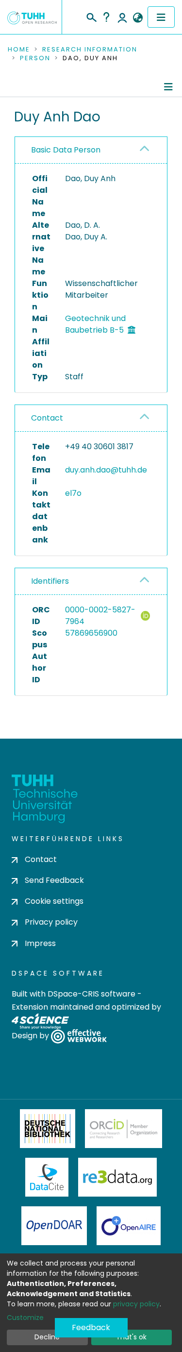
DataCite (47, 1177)
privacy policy (136, 1304)
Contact (47, 417)
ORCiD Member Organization (124, 1128)
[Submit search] (91, 16)
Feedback (91, 1327)
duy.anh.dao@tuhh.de (106, 469)
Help (106, 17)
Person (35, 58)
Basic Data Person (65, 149)
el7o (73, 493)
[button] (138, 18)
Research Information (89, 49)
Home (19, 49)
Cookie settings (54, 901)
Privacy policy (51, 922)
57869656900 (91, 633)
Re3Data (117, 1177)
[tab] (91, 150)
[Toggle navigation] (161, 17)
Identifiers (50, 581)
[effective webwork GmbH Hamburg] (79, 1035)
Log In (122, 17)
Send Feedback (54, 880)
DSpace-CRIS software (91, 993)
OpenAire (128, 1225)
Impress (40, 943)
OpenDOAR (54, 1225)
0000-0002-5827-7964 (100, 615)
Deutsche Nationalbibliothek (47, 1128)
